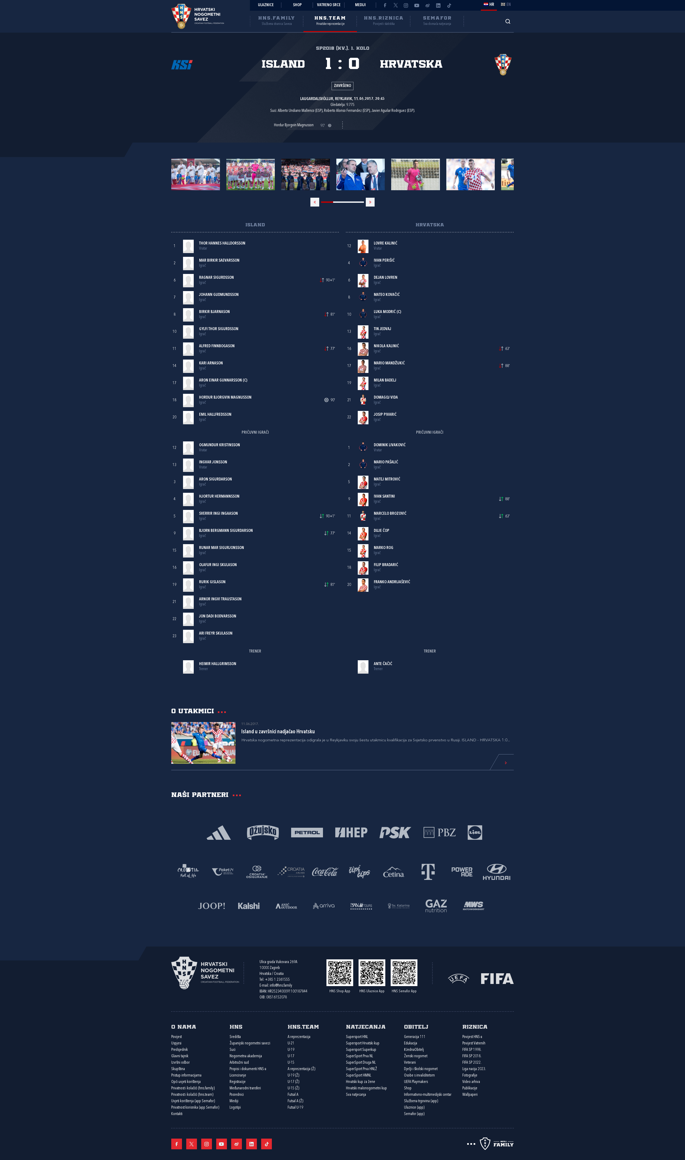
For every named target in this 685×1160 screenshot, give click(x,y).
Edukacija (410, 1043)
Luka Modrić (385, 312)
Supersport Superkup (361, 1050)
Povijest (176, 1037)
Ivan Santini (384, 497)
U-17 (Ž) (293, 1082)
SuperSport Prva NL (359, 1056)
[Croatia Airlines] (291, 871)
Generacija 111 (414, 1037)
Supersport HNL (357, 1037)
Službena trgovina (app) (421, 1101)
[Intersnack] (359, 871)
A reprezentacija (299, 1037)
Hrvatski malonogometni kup (366, 1088)
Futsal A (293, 1095)
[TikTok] (449, 5)
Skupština (178, 1069)
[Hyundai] (497, 871)
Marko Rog (383, 548)
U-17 (291, 1056)
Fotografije (469, 1076)
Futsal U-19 (295, 1108)
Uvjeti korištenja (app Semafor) (193, 1101)
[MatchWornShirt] (473, 905)
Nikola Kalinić (386, 346)
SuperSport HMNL (358, 1076)
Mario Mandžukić (389, 363)
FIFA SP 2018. (471, 1056)
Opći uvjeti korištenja (186, 1082)
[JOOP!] (211, 905)
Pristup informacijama (186, 1076)
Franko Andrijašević (392, 582)
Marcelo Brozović (390, 514)
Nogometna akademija (246, 1056)
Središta (235, 1037)
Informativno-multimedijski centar (427, 1095)
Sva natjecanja (356, 1095)
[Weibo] (427, 5)
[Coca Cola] (325, 871)
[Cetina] (394, 871)
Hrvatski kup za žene (360, 1082)
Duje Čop (381, 531)
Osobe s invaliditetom (419, 1076)
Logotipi (235, 1108)
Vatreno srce (329, 5)
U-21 (291, 1043)
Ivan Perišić (384, 261)
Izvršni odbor (180, 1063)
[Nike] (219, 832)
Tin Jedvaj (382, 329)
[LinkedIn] (438, 5)
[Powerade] (462, 871)
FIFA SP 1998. (471, 1050)
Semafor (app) (414, 1114)
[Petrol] (307, 832)
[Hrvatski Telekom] (428, 871)
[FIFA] (497, 978)
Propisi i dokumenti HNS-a (248, 1069)
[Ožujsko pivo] (263, 832)
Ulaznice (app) (414, 1108)
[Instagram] (406, 5)
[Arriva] (323, 905)
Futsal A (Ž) (295, 1101)
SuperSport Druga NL (361, 1063)
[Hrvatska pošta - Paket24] (223, 871)
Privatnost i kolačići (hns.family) (193, 1088)
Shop (297, 5)
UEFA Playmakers (416, 1082)
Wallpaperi (470, 1095)
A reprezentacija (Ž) (301, 1069)
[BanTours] (361, 905)
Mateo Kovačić (387, 295)
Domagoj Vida (386, 398)
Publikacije (469, 1088)
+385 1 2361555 (277, 980)
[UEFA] (458, 978)
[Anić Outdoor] (286, 905)
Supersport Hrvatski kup (362, 1043)
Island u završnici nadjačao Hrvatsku (278, 732)
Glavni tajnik (179, 1056)
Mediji (360, 5)
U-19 (291, 1050)
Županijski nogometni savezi (250, 1043)
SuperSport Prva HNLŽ (361, 1069)
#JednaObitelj (414, 1050)
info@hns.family (281, 986)
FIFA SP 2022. (471, 1063)
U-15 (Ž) (293, 1088)
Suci (232, 1050)
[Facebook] (384, 5)
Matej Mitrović (387, 480)
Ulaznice (266, 5)
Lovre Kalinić (385, 244)
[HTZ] (188, 871)
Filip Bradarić (386, 565)
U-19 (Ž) (293, 1076)
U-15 (291, 1063)
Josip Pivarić (385, 415)
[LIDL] (475, 832)
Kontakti (176, 1114)
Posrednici (237, 1095)
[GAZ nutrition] (436, 905)
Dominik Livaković (390, 445)
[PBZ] (439, 832)
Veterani (410, 1063)
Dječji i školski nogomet (420, 1069)
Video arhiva (471, 1082)
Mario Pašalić (386, 462)
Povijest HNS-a (472, 1037)
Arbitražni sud (239, 1063)
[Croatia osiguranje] (257, 871)
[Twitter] (395, 5)
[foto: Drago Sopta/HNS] (195, 174)
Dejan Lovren (385, 278)
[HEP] (351, 832)
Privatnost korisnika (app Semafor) (195, 1108)
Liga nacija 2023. (474, 1069)
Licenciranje (238, 1076)
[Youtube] (417, 5)
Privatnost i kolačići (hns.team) (192, 1095)
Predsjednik (179, 1050)
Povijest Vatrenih (473, 1043)
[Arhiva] (507, 21)
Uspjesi (176, 1043)
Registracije (238, 1082)
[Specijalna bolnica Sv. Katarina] (398, 905)
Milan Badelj (385, 381)
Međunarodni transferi (245, 1088)
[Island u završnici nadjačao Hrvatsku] (203, 743)
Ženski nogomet (415, 1056)
